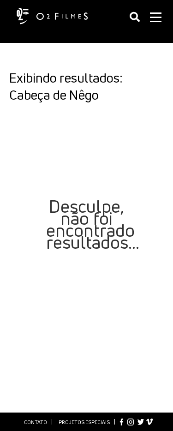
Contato (35, 422)
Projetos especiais (84, 422)
